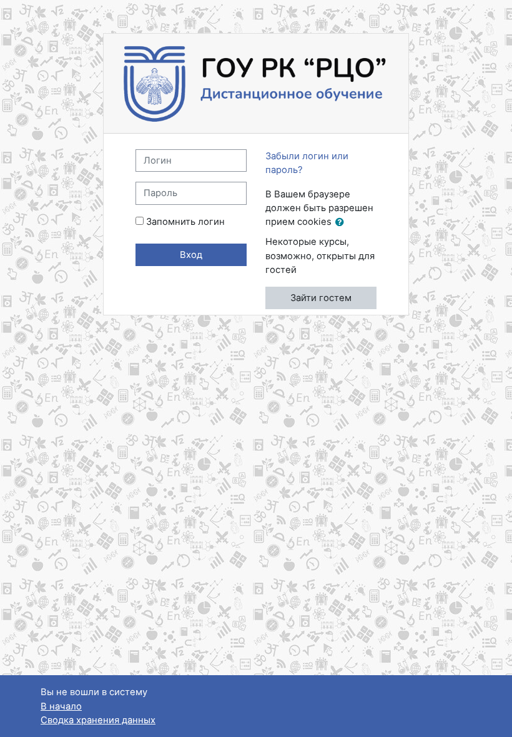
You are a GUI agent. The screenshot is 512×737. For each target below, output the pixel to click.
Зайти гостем (321, 298)
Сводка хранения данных (98, 720)
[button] (342, 222)
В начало (61, 706)
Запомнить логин (185, 221)
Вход (191, 254)
